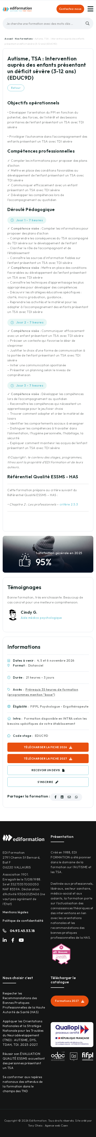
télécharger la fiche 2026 (45, 747)
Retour (16, 87)
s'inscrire (45, 782)
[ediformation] (17, 9)
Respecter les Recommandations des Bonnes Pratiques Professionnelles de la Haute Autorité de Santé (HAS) (24, 1002)
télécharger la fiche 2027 (45, 758)
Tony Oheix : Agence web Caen (48, 1125)
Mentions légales (15, 912)
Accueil (9, 38)
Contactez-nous (70, 8)
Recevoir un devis (45, 770)
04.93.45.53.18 (22, 930)
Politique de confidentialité (23, 921)
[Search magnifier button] (87, 23)
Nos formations (24, 38)
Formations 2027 (67, 1000)
